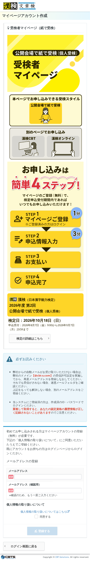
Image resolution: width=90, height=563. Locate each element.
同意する (45, 516)
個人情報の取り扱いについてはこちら (44, 511)
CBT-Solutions (62, 557)
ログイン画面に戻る (24, 546)
